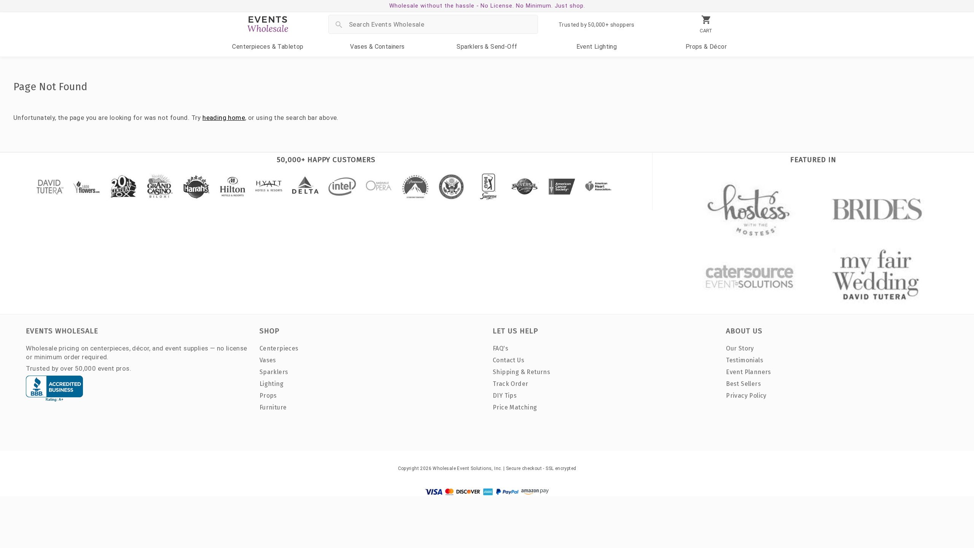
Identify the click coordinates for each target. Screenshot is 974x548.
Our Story (740, 348)
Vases (377, 46)
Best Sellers (743, 383)
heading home (223, 117)
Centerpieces (267, 46)
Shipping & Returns (521, 372)
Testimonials (744, 360)
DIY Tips (505, 395)
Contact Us (508, 360)
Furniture (273, 407)
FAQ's (500, 348)
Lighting (596, 46)
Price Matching (515, 407)
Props (706, 46)
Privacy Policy (746, 395)
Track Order (510, 383)
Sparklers (487, 46)
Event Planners (748, 372)
